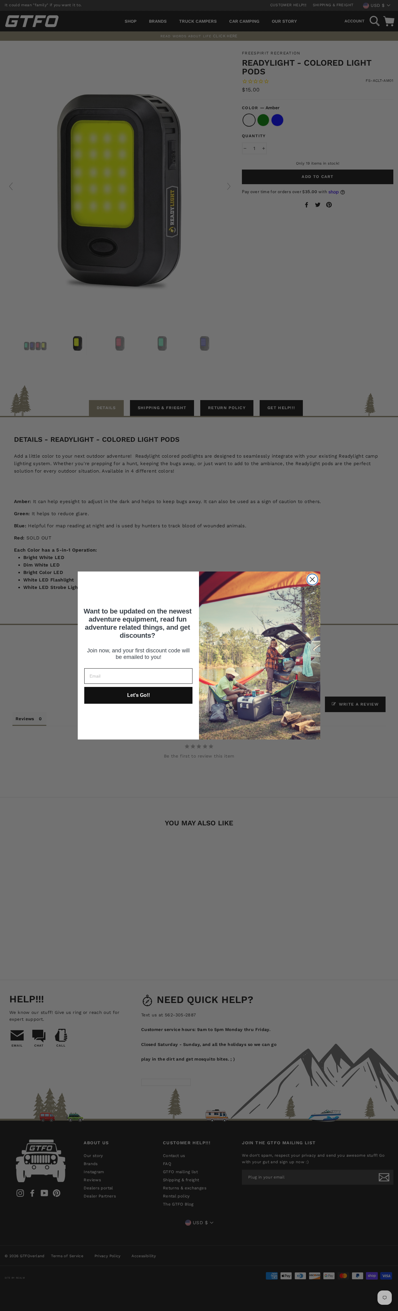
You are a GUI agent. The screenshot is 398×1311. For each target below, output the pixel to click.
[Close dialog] (312, 579)
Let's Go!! (138, 695)
